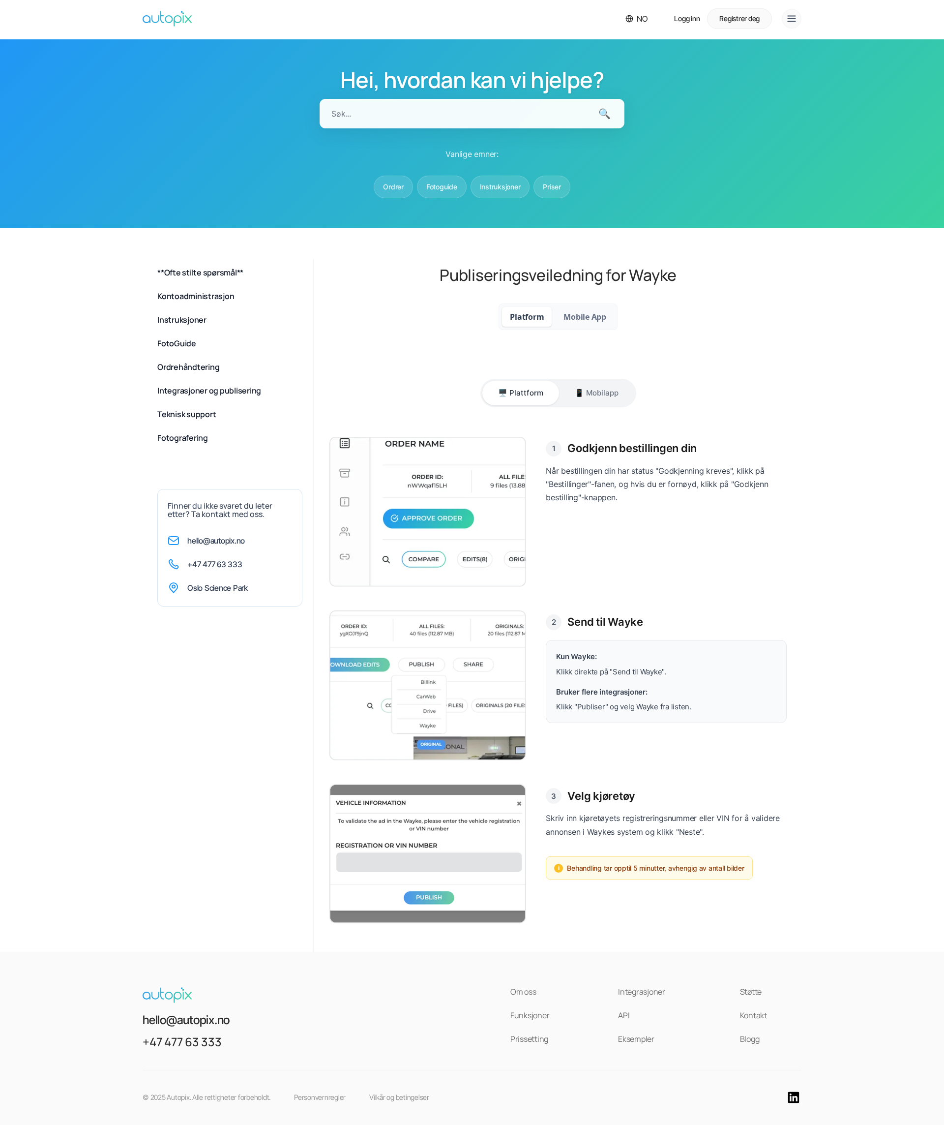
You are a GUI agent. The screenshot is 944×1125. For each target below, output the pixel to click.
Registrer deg (739, 18)
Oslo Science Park (217, 588)
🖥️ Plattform (520, 392)
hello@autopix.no (216, 541)
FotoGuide (176, 343)
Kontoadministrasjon (195, 296)
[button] (636, 18)
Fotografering (182, 437)
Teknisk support (186, 414)
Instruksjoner (500, 186)
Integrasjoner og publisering (209, 390)
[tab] (527, 317)
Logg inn (687, 18)
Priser (552, 186)
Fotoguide (441, 186)
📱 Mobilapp (597, 392)
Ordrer (393, 186)
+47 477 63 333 (214, 564)
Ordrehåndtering (188, 367)
